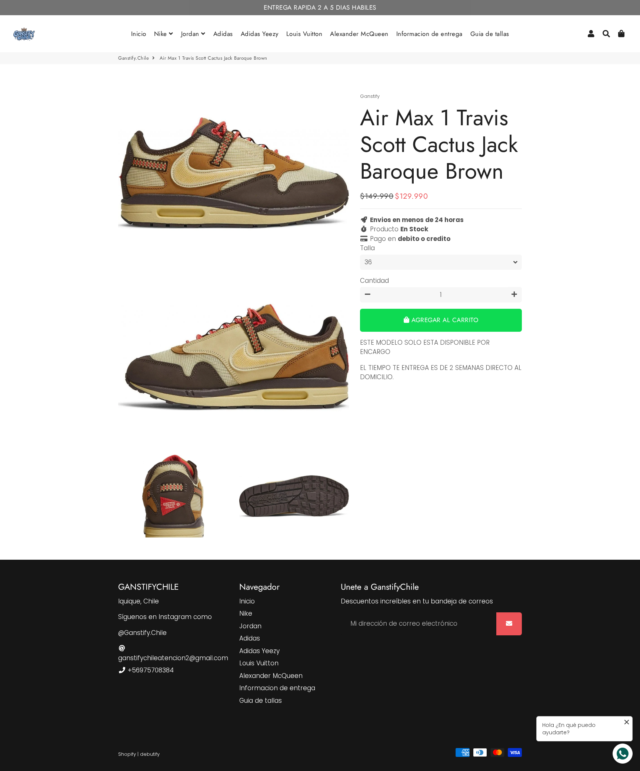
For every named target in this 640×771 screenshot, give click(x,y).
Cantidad (374, 280)
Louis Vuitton (304, 33)
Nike (161, 33)
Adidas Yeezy (260, 33)
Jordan (191, 33)
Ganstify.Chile (133, 58)
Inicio (138, 33)
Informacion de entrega (429, 33)
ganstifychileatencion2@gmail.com (173, 657)
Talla (367, 248)
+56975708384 (150, 670)
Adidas (223, 33)
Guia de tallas (489, 33)
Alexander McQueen (359, 33)
